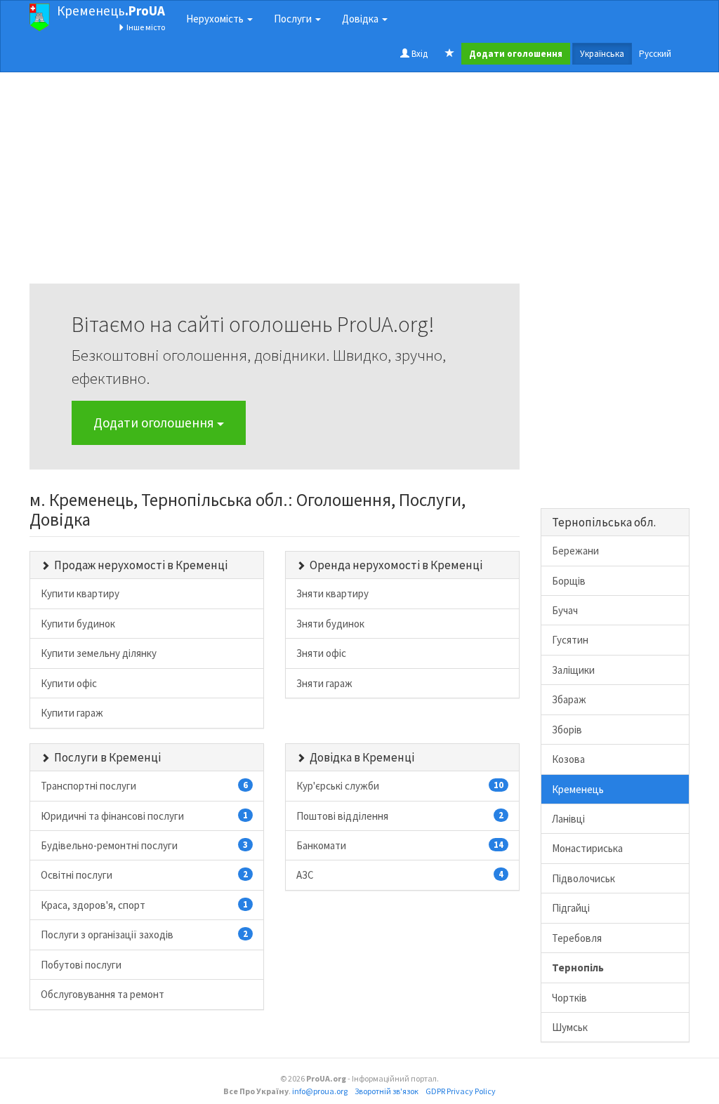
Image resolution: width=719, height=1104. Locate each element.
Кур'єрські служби (399, 785)
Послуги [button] (294, 18)
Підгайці (571, 908)
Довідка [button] (361, 18)
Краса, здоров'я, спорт (144, 905)
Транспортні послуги (144, 785)
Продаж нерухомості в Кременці (140, 565)
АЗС (399, 875)
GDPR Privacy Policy (461, 1091)
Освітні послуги (144, 875)
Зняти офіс (321, 653)
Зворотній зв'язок (386, 1091)
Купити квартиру (80, 593)
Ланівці (568, 818)
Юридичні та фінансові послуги (144, 816)
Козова (568, 759)
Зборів (567, 729)
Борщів (569, 580)
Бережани (575, 550)
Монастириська (587, 848)
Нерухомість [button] (216, 18)
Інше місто (145, 27)
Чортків (569, 997)
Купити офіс (69, 683)
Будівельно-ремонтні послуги (144, 845)
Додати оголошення (155, 422)
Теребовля (577, 938)
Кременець (111, 10)
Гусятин (570, 639)
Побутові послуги (81, 964)
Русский (655, 54)
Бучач (565, 610)
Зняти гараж (324, 683)
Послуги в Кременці (107, 757)
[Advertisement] (274, 185)
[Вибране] (449, 54)
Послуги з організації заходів (144, 934)
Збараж (569, 699)
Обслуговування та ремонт (102, 994)
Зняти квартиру (332, 593)
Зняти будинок (330, 623)
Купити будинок (78, 623)
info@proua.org (320, 1091)
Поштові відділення (399, 816)
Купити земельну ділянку (99, 653)
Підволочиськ (583, 878)
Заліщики (573, 670)
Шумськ (570, 1027)
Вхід (418, 54)
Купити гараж (72, 712)
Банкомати (399, 845)
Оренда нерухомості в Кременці (396, 565)
